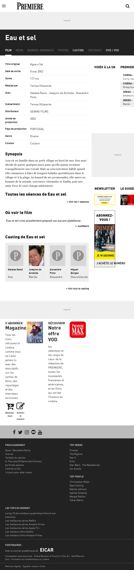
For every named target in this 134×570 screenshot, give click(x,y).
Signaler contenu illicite (34, 566)
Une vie (9, 453)
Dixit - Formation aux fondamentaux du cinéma (27, 559)
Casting (78, 50)
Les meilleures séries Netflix (20, 520)
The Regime (76, 453)
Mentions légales (13, 566)
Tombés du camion (15, 457)
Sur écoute (75, 468)
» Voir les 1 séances (78, 201)
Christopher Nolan (80, 481)
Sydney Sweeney (78, 492)
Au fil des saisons (14, 464)
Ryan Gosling (77, 485)
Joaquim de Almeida (61, 93)
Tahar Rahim (76, 500)
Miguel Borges (75, 271)
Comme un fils (13, 468)
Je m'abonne (105, 255)
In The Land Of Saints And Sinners (23, 461)
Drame (34, 136)
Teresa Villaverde (40, 86)
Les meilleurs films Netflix (19, 531)
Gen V (73, 457)
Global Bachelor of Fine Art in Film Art (52, 556)
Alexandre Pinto (55, 271)
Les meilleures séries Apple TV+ (22, 527)
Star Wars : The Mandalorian (85, 464)
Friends (74, 450)
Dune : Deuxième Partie (17, 450)
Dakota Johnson (78, 489)
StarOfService (77, 556)
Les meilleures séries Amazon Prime (24, 524)
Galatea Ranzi (38, 93)
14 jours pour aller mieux (18, 472)
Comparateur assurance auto (18, 556)
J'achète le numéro (105, 263)
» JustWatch (82, 226)
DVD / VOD (112, 50)
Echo (72, 461)
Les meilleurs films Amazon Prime (23, 535)
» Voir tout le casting (77, 288)
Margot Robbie (77, 496)
